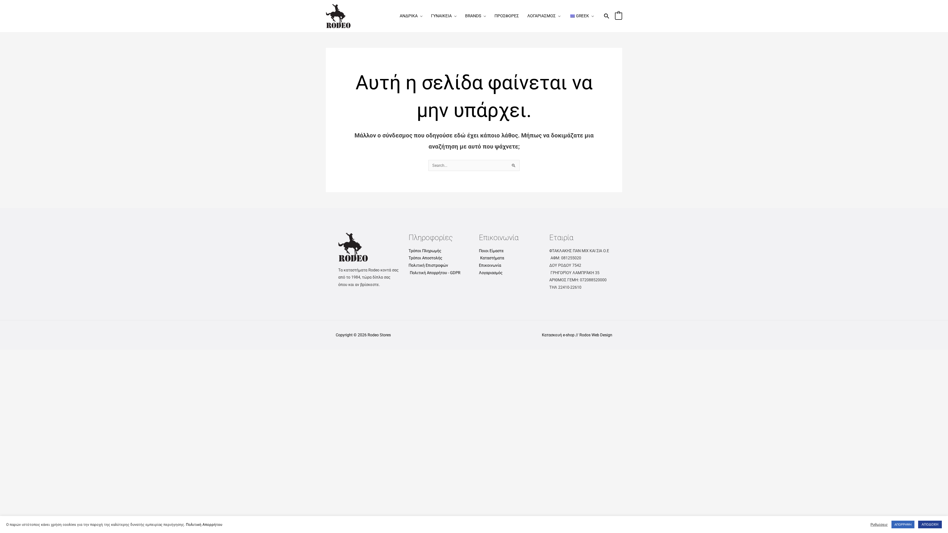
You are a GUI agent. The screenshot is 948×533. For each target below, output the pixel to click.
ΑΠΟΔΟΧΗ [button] (930, 524)
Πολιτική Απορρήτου (204, 524)
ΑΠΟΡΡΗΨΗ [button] (902, 524)
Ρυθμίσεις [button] (879, 524)
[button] (420, 15)
